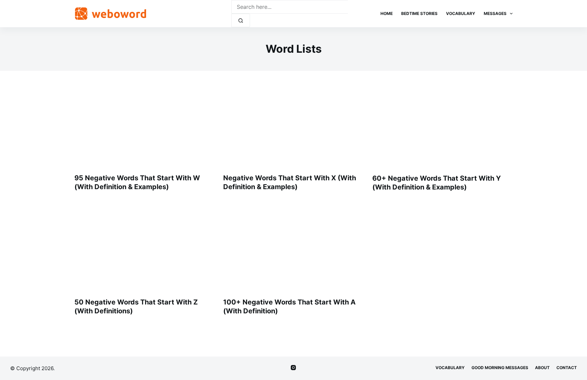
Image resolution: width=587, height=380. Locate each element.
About (542, 367)
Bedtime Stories (419, 13)
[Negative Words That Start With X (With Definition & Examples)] (293, 123)
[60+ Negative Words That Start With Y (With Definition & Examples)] (442, 124)
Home (386, 13)
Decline (65, 360)
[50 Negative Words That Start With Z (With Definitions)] (144, 248)
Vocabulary (460, 13)
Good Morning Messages (500, 367)
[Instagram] (293, 367)
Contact (566, 367)
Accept (32, 360)
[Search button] (240, 20)
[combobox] (289, 7)
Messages (495, 13)
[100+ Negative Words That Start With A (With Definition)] (293, 248)
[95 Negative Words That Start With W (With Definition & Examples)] (144, 123)
